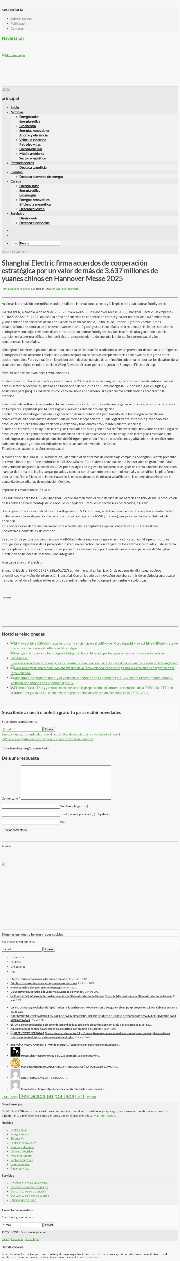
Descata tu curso (32, 209)
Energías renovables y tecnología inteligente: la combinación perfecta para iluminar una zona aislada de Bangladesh (94, 663)
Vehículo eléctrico (32, 139)
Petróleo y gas (30, 144)
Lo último (16, 961)
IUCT (80, 1096)
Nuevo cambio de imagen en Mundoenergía (36, 987)
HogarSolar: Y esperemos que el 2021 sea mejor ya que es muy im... (60, 1055)
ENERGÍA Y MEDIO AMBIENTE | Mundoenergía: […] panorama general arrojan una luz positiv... (65, 1044)
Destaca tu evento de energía (41, 176)
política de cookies (89, 1257)
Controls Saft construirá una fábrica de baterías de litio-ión (138, 996)
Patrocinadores (22, 163)
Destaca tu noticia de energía (29, 1183)
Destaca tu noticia (33, 167)
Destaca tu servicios (34, 222)
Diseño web (28, 218)
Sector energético (32, 158)
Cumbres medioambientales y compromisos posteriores (44, 983)
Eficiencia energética (35, 204)
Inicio (15, 107)
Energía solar (29, 116)
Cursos (16, 181)
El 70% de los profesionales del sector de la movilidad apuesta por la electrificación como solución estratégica (74, 1024)
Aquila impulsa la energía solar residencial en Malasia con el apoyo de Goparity (56, 1028)
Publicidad (18, 23)
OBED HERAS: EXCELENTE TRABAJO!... (44, 1077)
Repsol (91, 1097)
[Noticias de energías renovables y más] (13, 55)
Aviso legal (32, 1239)
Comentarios (18, 966)
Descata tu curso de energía (28, 1191)
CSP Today (10, 1097)
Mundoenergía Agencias (20, 288)
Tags (13, 971)
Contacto (17, 28)
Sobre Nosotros (21, 18)
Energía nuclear (30, 149)
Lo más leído (17, 957)
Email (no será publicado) (85, 814)
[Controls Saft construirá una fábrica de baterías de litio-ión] (57, 996)
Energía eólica (29, 121)
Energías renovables (34, 130)
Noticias (17, 112)
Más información (104, 1115)
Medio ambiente (31, 153)
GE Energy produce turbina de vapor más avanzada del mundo (47, 991)
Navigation (13, 38)
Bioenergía (27, 126)
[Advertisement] (82, 67)
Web (63, 822)
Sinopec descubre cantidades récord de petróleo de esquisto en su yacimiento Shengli (61, 734)
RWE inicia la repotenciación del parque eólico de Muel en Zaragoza (47, 739)
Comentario (11, 798)
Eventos (17, 172)
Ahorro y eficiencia (33, 135)
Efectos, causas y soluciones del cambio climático (39, 979)
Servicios (17, 213)
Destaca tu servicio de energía (30, 1195)
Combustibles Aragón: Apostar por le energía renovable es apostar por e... (63, 1089)
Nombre (74, 806)
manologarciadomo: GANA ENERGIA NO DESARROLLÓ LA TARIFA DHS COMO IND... (70, 1066)
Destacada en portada (46, 1095)
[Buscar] (62, 244)
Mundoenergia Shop (23, 1200)
